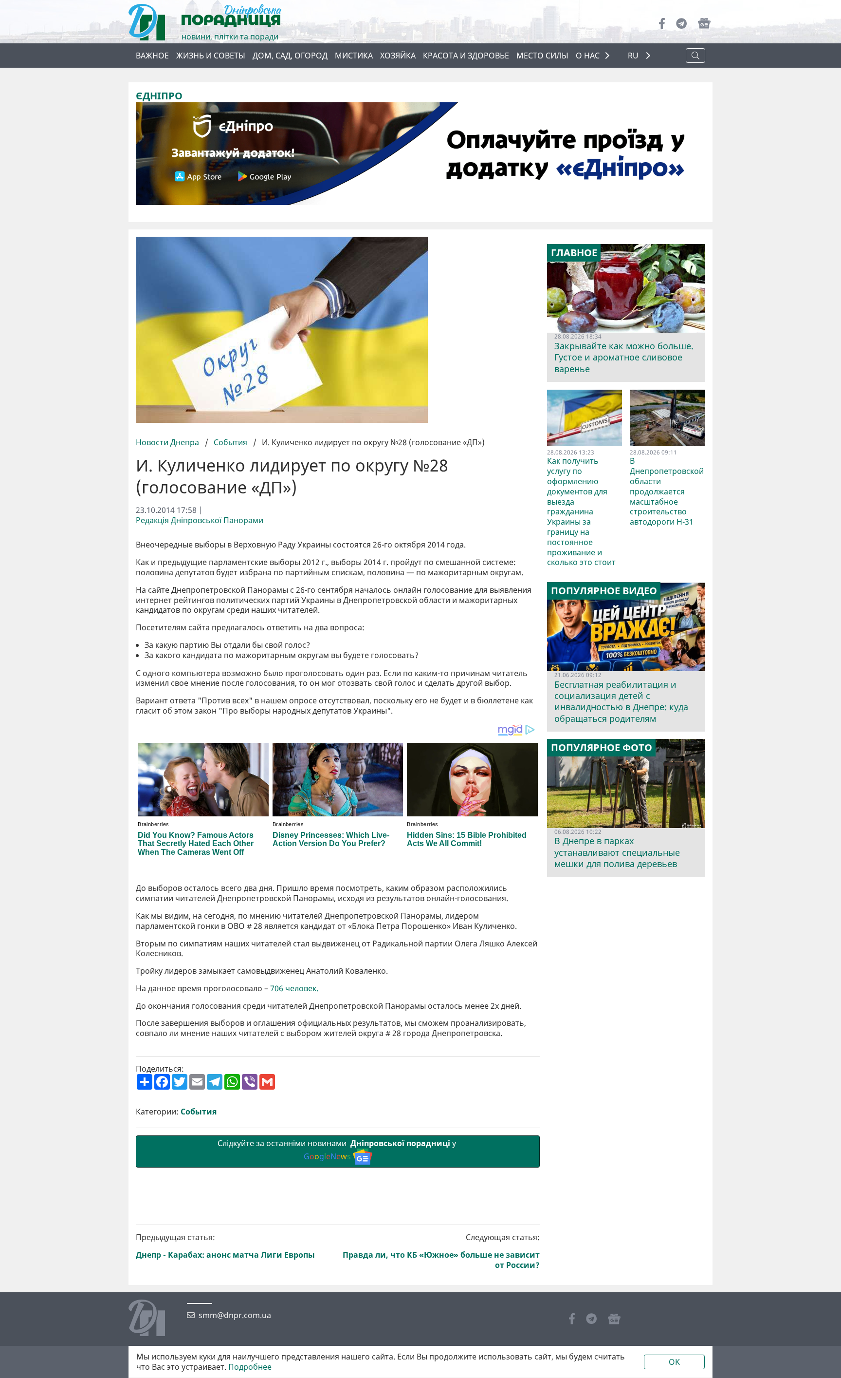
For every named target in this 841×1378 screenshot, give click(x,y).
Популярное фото (601, 747)
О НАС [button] (588, 55)
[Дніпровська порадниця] (154, 1319)
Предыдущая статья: (225, 1246)
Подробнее (250, 1367)
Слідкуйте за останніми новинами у (338, 1150)
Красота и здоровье (466, 55)
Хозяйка (398, 55)
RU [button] (634, 56)
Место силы (542, 55)
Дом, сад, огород (290, 55)
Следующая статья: (441, 1251)
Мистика (354, 55)
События (230, 442)
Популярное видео (604, 591)
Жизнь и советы (210, 55)
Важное (152, 55)
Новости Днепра (168, 442)
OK (674, 1362)
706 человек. (294, 988)
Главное (574, 252)
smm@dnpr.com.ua (235, 1315)
